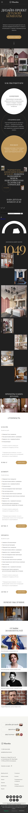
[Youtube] (17, 796)
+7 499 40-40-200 (5, 749)
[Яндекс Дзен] (17, 800)
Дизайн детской (11, 725)
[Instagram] (10, 800)
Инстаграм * (10, 735)
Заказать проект (21, 462)
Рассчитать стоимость (14, 37)
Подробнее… (22, 810)
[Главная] (14, 2)
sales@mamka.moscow (6, 752)
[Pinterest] (14, 800)
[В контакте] (7, 796)
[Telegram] (10, 796)
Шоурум (11, 730)
